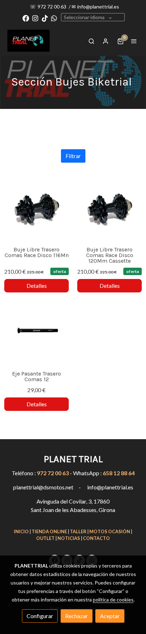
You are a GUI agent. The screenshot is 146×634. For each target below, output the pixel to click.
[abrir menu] (134, 41)
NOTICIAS (68, 538)
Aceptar (110, 615)
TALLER (78, 531)
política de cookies (113, 600)
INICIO (21, 531)
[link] (28, 41)
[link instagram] (35, 17)
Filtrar (73, 155)
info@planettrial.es (98, 7)
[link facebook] (25, 17)
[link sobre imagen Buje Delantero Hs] (36, 333)
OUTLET (45, 538)
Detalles (37, 285)
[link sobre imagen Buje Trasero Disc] (109, 209)
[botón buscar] (91, 41)
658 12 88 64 (119, 473)
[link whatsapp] (54, 17)
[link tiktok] (45, 17)
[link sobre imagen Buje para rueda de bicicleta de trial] (36, 209)
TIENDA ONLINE (49, 531)
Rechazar (76, 615)
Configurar (40, 615)
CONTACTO (96, 538)
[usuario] (105, 41)
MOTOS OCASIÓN (109, 531)
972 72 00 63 (52, 7)
